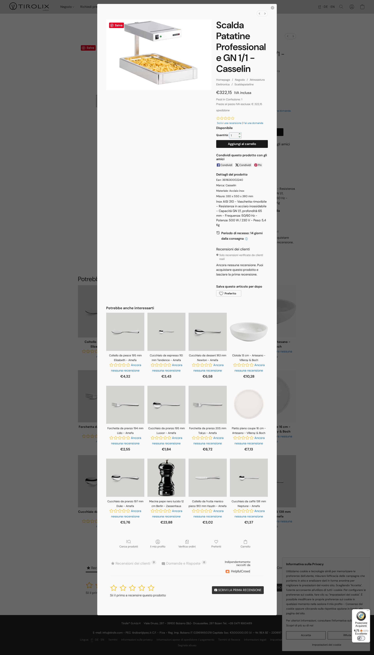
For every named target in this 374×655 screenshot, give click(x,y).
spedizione (223, 110)
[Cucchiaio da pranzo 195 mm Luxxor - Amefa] (166, 405)
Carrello (245, 546)
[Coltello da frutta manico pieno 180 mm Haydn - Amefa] (208, 478)
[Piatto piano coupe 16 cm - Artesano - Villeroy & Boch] (249, 405)
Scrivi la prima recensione (239, 590)
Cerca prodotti (128, 546)
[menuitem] (259, 13)
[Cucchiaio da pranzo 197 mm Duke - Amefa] (125, 478)
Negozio (240, 79)
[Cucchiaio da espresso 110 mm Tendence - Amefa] (166, 332)
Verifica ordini (187, 546)
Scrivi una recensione (229, 123)
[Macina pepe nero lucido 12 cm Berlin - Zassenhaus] (166, 478)
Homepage (223, 79)
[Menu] (367, 611)
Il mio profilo (157, 546)
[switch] (361, 638)
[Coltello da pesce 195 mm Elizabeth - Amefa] (125, 332)
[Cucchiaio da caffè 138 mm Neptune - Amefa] (249, 478)
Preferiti (216, 546)
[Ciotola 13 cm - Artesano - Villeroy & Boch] (249, 332)
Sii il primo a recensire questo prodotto (138, 595)
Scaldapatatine (244, 84)
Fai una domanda (253, 123)
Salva (119, 25)
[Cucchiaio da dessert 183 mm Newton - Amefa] (208, 332)
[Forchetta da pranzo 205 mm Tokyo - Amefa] (208, 405)
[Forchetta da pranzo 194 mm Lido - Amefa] (125, 405)
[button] (228, 293)
